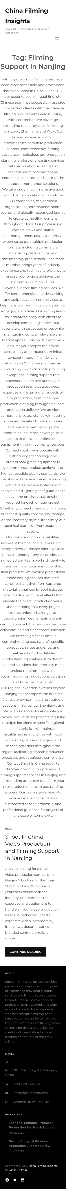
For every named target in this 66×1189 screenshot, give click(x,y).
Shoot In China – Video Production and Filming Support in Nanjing (32, 847)
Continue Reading (25, 952)
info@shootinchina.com (30, 1093)
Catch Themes (18, 1169)
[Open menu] (57, 38)
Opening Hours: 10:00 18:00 (33, 1102)
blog (9, 828)
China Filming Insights (43, 1165)
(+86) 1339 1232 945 (26, 1084)
